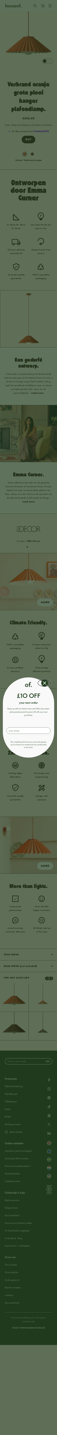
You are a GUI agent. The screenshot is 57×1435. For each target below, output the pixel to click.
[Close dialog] (44, 683)
